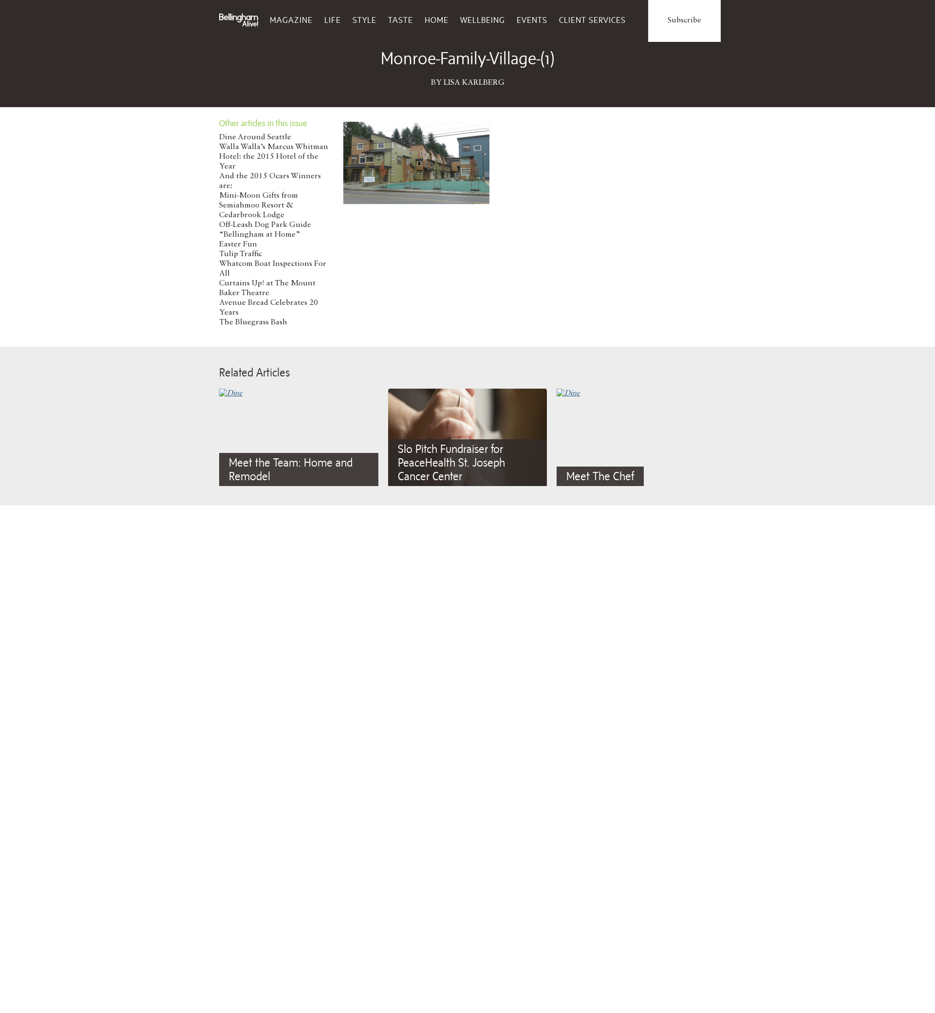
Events (532, 20)
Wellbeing (482, 20)
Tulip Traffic (240, 254)
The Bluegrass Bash (253, 322)
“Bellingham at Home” (259, 235)
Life (332, 20)
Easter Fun (238, 244)
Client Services (592, 20)
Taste (400, 20)
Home (437, 20)
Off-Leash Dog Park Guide (265, 225)
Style (364, 20)
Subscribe (684, 20)
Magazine (291, 20)
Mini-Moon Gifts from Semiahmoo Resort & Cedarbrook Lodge (258, 205)
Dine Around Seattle (255, 137)
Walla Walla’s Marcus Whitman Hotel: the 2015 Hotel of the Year (273, 156)
